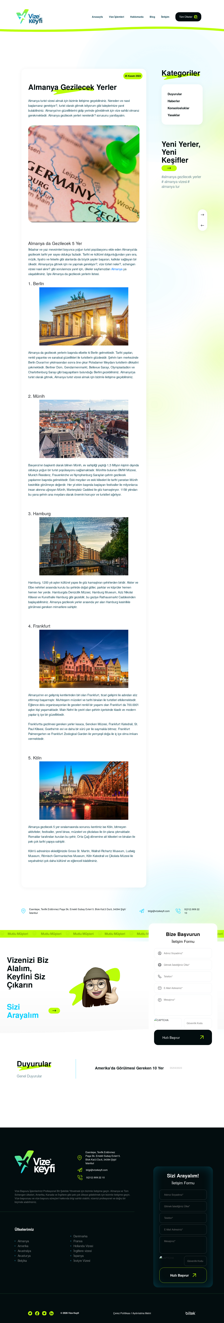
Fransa (77, 1241)
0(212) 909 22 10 (191, 911)
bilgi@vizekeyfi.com (159, 911)
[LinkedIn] (52, 1313)
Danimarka (80, 1236)
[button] (202, 214)
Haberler (174, 101)
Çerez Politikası (122, 1313)
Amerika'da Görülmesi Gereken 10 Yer (129, 1068)
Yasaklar (174, 115)
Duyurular (175, 94)
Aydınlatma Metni (141, 1313)
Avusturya (24, 1255)
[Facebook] (38, 1313)
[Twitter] (31, 1313)
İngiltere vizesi (82, 1250)
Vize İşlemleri (116, 16)
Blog (152, 16)
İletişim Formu (183, 941)
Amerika (23, 1246)
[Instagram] (45, 1313)
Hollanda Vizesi (83, 1246)
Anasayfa (97, 16)
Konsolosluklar (178, 108)
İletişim (165, 16)
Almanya (117, 269)
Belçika (22, 1260)
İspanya (78, 1255)
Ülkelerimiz (24, 1229)
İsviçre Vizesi (81, 1260)
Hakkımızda (137, 16)
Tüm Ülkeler (185, 16)
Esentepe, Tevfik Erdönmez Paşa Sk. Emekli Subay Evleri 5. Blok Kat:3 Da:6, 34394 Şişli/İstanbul (77, 911)
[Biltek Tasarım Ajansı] (190, 1313)
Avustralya (24, 1250)
